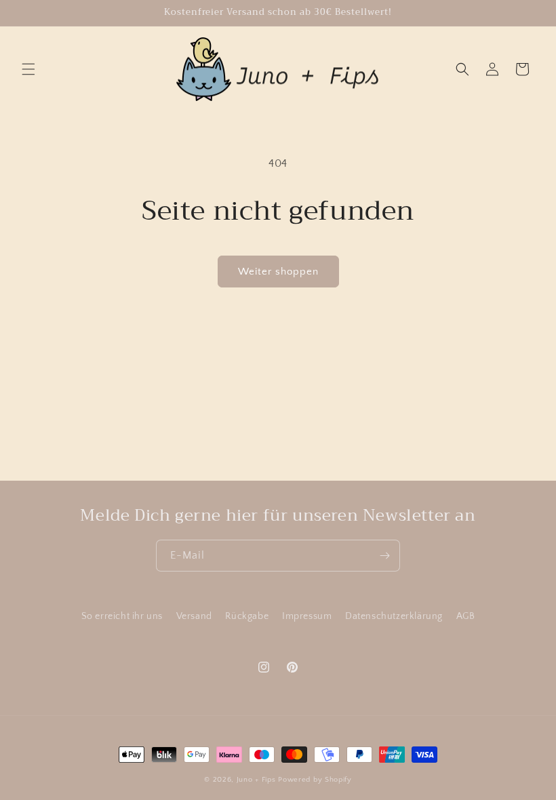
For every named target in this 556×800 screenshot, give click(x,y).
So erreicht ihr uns (122, 616)
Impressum (307, 616)
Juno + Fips (256, 780)
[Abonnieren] (384, 556)
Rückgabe (247, 616)
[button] (28, 69)
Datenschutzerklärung (394, 616)
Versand (194, 616)
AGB (465, 616)
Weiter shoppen (278, 271)
